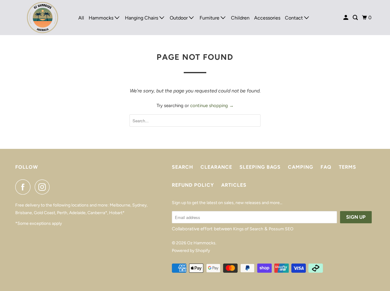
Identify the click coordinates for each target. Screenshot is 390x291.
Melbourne (120, 205)
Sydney (139, 205)
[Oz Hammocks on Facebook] (24, 187)
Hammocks (102, 18)
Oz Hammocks (201, 243)
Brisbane (23, 212)
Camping (300, 167)
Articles (233, 185)
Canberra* (97, 212)
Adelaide (77, 212)
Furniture (210, 18)
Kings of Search (248, 229)
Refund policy (193, 185)
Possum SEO (281, 229)
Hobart (115, 212)
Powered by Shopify (191, 250)
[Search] (356, 17)
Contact (294, 18)
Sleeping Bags (260, 167)
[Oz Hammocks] (42, 17)
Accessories (267, 18)
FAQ (326, 167)
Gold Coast (44, 212)
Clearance (216, 167)
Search (182, 167)
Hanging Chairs (142, 18)
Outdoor (179, 18)
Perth (62, 212)
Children (240, 18)
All (81, 18)
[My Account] (346, 17)
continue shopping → (212, 105)
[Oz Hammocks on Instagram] (44, 187)
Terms (347, 167)
